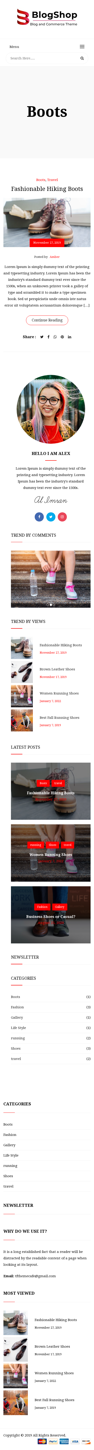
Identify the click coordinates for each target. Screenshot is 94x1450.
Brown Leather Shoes (57, 669)
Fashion (42, 907)
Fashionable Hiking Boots (61, 645)
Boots (40, 180)
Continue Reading (47, 320)
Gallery (59, 907)
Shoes (52, 845)
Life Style (18, 1028)
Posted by (47, 257)
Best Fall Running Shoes (59, 718)
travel (52, 180)
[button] (48, 605)
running (35, 845)
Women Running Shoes (59, 693)
